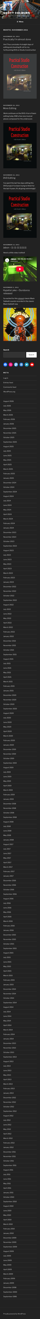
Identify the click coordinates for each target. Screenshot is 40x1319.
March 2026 (8, 415)
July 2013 (7, 1066)
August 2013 (8, 1061)
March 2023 (8, 573)
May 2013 (7, 1075)
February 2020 (9, 740)
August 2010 (8, 1206)
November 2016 (9, 885)
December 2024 (9, 483)
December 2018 (9, 804)
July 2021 (7, 663)
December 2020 (9, 695)
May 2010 (7, 1215)
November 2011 (9, 1156)
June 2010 (7, 1211)
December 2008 (9, 1287)
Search (6, 350)
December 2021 (9, 641)
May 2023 (7, 564)
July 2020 (7, 718)
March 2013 (8, 1084)
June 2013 (7, 1071)
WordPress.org (9, 392)
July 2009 (7, 1256)
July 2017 (7, 849)
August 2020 (8, 713)
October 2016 (8, 890)
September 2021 (10, 655)
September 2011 (9, 1165)
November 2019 (9, 754)
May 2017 (7, 858)
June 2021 (7, 668)
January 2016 (8, 930)
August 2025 (8, 447)
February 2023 (9, 578)
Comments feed (9, 387)
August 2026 (8, 401)
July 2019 (7, 772)
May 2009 (7, 1265)
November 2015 (9, 939)
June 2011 (7, 1179)
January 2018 (8, 840)
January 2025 (8, 478)
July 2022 (7, 609)
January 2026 (8, 424)
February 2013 (9, 1089)
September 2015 (10, 948)
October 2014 (8, 998)
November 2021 (9, 645)
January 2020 (8, 745)
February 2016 (9, 926)
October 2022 (8, 596)
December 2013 (9, 1043)
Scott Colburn (16, 13)
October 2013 (8, 1052)
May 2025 (7, 460)
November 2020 (9, 700)
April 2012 (7, 1134)
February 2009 (9, 1279)
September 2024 (10, 492)
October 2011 (8, 1161)
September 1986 (10, 1297)
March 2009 (8, 1274)
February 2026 (9, 419)
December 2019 (9, 749)
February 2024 (9, 523)
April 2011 (7, 1188)
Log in (5, 378)
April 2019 (7, 786)
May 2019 (7, 781)
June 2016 (7, 908)
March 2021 (8, 682)
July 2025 (7, 451)
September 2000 (10, 1292)
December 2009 (9, 1238)
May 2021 (7, 673)
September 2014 (10, 1003)
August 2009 (8, 1251)
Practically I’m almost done (17, 39)
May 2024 (7, 510)
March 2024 (8, 519)
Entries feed (8, 383)
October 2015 (8, 944)
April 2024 (7, 514)
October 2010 (8, 1197)
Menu (21, 22)
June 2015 (7, 962)
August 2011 (8, 1170)
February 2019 (9, 795)
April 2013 (7, 1079)
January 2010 (8, 1233)
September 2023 (10, 546)
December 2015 (9, 935)
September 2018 (10, 817)
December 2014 (9, 989)
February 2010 (9, 1229)
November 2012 (9, 1102)
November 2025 (9, 433)
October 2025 (8, 437)
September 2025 (10, 442)
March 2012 (8, 1138)
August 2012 (8, 1116)
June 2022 (7, 614)
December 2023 (9, 532)
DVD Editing (9, 178)
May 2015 (7, 966)
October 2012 (8, 1107)
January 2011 (8, 1193)
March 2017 (8, 867)
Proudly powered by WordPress (14, 1314)
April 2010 (7, 1220)
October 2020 (8, 704)
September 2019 (10, 763)
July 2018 (7, 826)
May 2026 (7, 410)
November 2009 (9, 1242)
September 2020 (10, 709)
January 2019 (8, 799)
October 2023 (8, 541)
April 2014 (7, 1025)
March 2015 (8, 976)
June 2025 (7, 456)
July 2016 (7, 903)
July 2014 (7, 1012)
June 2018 (7, 831)
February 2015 (9, 980)
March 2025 (8, 469)
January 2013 (8, 1093)
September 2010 (10, 1202)
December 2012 (9, 1098)
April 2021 (7, 677)
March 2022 (8, 627)
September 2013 (10, 1057)
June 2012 (7, 1125)
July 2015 (7, 957)
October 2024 (8, 487)
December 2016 (9, 881)
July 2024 (7, 501)
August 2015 (8, 953)
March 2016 (8, 921)
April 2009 (7, 1269)
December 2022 (9, 587)
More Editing (9, 108)
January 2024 (8, 528)
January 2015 (8, 985)
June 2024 (7, 505)
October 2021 (8, 650)
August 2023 (8, 550)
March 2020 (8, 736)
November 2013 (9, 1048)
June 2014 (7, 1016)
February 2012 (9, 1143)
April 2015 (7, 971)
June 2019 (7, 777)
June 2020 (7, 722)
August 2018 (8, 822)
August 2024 (8, 496)
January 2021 (8, 691)
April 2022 (7, 623)
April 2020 (7, 731)
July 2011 (6, 1174)
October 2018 (8, 813)
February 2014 (9, 1034)
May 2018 (7, 835)
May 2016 (7, 912)
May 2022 (7, 618)
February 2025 (9, 474)
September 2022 (10, 600)
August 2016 (8, 899)
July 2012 (7, 1120)
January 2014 (8, 1039)
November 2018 (9, 808)
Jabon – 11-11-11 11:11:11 (14, 247)
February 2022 (9, 632)
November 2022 (9, 591)
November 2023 (9, 537)
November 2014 (9, 994)
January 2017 (8, 876)
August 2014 (8, 1007)
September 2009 (10, 1247)
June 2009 (7, 1260)
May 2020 (7, 727)
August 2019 (8, 768)
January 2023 (8, 582)
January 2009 (8, 1283)
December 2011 (9, 1152)
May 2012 (7, 1129)
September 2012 (10, 1111)
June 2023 (7, 560)
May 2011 (7, 1184)
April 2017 (7, 863)
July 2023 (7, 555)
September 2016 (10, 894)
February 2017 (9, 871)
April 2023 (7, 569)
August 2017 (8, 844)
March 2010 (8, 1224)
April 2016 (7, 917)
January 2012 (8, 1147)
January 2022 (8, 636)
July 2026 (7, 406)
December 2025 (9, 428)
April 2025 (7, 465)
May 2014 (7, 1021)
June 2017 (7, 853)
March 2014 (8, 1030)
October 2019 (8, 758)
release (21, 298)
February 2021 (9, 686)
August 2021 (8, 659)
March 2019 (8, 790)
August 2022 (8, 605)
